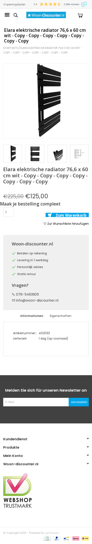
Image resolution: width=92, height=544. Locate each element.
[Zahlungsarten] (47, 538)
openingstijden (15, 4)
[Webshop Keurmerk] (46, 491)
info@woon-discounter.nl (37, 300)
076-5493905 (27, 294)
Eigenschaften (60, 316)
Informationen (31, 316)
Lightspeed (52, 533)
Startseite (10, 48)
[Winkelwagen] (80, 15)
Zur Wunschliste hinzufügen (67, 224)
